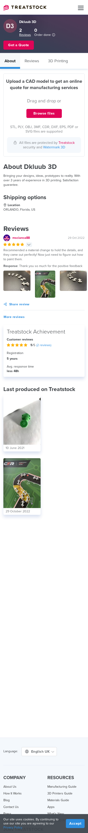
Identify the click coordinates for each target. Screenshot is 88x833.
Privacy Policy (12, 827)
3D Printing (58, 60)
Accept (75, 823)
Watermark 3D (54, 147)
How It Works (12, 793)
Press (7, 814)
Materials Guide (58, 800)
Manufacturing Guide (61, 787)
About (10, 60)
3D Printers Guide (59, 793)
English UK (41, 751)
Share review (19, 304)
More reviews (14, 317)
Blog (6, 800)
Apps (51, 807)
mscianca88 (21, 238)
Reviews (25, 35)
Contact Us (11, 807)
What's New (55, 814)
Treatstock (24, 7)
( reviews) (43, 345)
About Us (9, 787)
